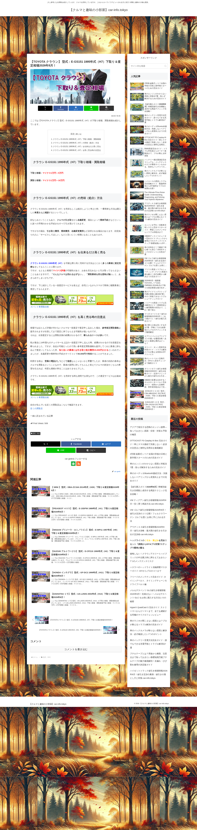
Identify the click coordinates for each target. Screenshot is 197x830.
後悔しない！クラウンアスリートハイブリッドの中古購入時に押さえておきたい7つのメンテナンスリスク (148, 557)
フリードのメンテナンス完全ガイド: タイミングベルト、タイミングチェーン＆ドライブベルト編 (148, 580)
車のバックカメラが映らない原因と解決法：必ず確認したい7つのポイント (148, 632)
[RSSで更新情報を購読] (78, 463)
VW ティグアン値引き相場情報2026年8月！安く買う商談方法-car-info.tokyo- (148, 502)
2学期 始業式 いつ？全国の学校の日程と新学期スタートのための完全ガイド (148, 456)
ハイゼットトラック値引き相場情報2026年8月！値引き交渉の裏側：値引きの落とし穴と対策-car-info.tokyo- (148, 674)
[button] (106, 108)
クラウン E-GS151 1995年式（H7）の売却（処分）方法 (76, 143)
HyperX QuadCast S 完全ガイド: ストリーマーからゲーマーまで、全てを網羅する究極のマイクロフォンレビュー (148, 611)
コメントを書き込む (76, 649)
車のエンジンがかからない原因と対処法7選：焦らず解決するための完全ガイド (148, 466)
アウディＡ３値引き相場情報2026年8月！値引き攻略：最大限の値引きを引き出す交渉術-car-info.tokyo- (148, 531)
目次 (73, 134)
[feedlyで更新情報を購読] (73, 463)
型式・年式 (36, 433)
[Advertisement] (98, 35)
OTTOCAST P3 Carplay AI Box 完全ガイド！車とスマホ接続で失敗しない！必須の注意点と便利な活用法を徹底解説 (148, 444)
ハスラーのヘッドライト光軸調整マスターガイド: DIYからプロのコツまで (148, 569)
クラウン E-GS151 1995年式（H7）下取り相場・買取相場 (77, 139)
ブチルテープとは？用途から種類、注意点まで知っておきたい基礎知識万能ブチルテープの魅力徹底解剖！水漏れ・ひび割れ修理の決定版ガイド (148, 659)
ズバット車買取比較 (39, 307)
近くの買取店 (36, 408)
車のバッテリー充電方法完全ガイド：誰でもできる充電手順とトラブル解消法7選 (148, 644)
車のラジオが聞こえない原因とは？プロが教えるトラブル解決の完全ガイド (148, 623)
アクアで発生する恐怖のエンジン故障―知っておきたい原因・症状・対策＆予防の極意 (148, 431)
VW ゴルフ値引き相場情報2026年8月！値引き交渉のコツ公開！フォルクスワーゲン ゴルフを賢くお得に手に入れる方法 (148, 515)
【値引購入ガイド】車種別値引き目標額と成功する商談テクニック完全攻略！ (148, 490)
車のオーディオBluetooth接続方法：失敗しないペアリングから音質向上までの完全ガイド (148, 477)
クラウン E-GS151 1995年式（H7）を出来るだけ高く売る (77, 146)
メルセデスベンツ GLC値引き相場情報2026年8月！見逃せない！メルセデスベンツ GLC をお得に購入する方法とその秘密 (148, 596)
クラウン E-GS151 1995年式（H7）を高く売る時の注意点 (77, 150)
